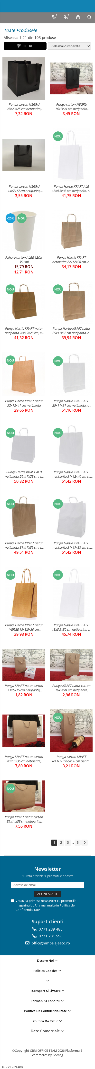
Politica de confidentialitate (45, 1011)
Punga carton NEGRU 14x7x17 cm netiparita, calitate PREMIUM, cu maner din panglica (24, 188)
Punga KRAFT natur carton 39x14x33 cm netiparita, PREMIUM (24, 819)
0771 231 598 (50, 935)
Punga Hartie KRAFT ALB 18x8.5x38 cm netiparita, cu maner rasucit (71, 188)
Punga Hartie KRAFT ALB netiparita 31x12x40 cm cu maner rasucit (71, 474)
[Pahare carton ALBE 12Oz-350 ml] (23, 231)
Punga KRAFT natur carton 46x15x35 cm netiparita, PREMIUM (24, 758)
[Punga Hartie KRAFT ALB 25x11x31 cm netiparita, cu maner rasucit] (71, 374)
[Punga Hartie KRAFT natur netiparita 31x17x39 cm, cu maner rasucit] (23, 517)
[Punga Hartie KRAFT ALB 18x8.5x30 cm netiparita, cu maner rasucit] (71, 593)
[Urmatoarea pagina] (84, 843)
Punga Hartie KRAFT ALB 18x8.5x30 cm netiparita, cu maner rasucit (71, 627)
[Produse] (6, 18)
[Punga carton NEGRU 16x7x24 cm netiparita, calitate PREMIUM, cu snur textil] (71, 78)
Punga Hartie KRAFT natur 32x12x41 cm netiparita (24, 403)
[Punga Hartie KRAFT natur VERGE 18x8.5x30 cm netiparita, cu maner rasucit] (23, 593)
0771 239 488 (50, 929)
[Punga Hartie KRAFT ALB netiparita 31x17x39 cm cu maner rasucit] (71, 517)
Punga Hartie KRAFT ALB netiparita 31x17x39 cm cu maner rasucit (71, 545)
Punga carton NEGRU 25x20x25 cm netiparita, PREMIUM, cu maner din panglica (23, 106)
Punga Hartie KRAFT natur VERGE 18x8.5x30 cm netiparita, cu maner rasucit (24, 627)
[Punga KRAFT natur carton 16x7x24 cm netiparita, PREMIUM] (71, 665)
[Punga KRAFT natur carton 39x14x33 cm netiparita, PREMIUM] (23, 796)
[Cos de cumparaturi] (78, 17)
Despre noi (46, 960)
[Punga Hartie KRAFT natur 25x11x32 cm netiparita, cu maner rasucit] (71, 302)
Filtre (27, 46)
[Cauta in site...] (89, 17)
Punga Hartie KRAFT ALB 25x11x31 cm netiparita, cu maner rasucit (71, 403)
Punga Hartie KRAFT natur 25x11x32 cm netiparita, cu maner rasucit (71, 330)
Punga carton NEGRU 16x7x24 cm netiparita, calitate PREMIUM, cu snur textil (71, 106)
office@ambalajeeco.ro (50, 943)
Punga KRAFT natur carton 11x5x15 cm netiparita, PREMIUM (24, 687)
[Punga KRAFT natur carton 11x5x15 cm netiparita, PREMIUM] (23, 665)
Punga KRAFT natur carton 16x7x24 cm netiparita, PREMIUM (71, 687)
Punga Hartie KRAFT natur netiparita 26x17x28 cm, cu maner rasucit (24, 330)
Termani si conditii (45, 1001)
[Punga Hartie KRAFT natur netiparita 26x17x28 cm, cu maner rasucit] (23, 302)
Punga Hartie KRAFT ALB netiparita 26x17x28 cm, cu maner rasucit (24, 474)
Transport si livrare (45, 990)
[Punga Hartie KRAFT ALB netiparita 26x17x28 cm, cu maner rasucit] (23, 446)
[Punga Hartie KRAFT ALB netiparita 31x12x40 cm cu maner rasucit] (71, 446)
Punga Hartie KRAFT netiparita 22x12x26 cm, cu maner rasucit (71, 259)
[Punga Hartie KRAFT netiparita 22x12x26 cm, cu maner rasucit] (71, 231)
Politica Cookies (45, 971)
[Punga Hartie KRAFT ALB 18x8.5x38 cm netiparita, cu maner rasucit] (71, 155)
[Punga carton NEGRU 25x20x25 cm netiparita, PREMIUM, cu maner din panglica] (23, 78)
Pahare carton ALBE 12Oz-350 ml (24, 259)
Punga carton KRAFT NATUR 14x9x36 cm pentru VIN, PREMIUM (71, 758)
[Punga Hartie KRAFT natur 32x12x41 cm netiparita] (23, 374)
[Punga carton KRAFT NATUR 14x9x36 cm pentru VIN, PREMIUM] (71, 730)
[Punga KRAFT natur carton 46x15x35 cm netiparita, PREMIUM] (23, 730)
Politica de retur (46, 1021)
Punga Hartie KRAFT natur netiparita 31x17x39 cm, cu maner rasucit (24, 545)
